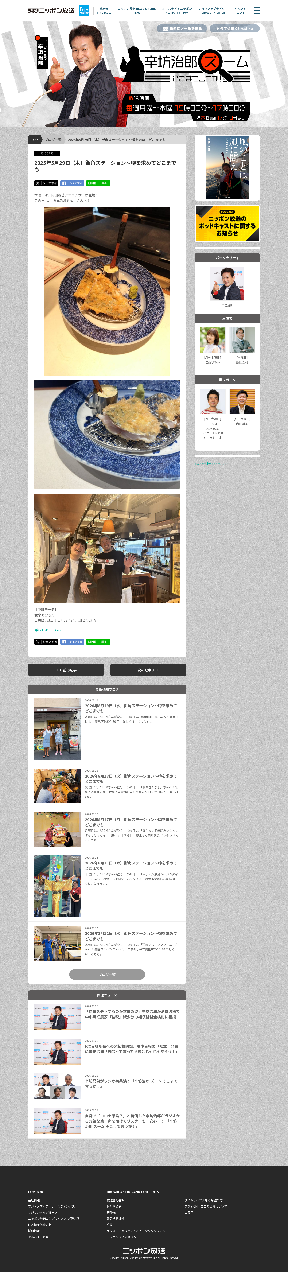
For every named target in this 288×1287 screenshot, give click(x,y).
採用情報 (34, 1231)
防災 (110, 1224)
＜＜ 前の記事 (66, 669)
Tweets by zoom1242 (211, 463)
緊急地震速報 (115, 1218)
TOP (34, 139)
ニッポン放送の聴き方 (121, 1237)
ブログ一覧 (53, 139)
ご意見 (188, 1212)
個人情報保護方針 (40, 1224)
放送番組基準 (115, 1200)
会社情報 (34, 1200)
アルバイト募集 (38, 1237)
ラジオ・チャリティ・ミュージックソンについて (139, 1231)
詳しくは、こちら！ (49, 629)
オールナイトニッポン (177, 10)
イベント (240, 10)
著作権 (111, 1212)
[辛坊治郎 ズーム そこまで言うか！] (144, 74)
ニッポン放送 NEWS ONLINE (137, 10)
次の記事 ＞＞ (148, 669)
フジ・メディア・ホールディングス (51, 1206)
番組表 (104, 10)
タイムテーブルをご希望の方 (203, 1200)
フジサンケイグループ (42, 1212)
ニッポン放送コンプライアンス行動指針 (54, 1218)
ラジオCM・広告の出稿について (205, 1206)
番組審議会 (114, 1206)
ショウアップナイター (213, 10)
